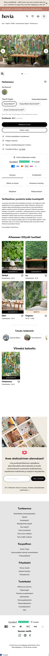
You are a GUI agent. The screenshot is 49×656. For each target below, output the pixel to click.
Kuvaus (12, 175)
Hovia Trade (24, 549)
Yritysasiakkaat (24, 556)
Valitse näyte (24, 130)
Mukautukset (36, 191)
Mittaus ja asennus (24, 587)
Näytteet (12, 191)
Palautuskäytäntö (24, 603)
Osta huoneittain (24, 530)
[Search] (27, 16)
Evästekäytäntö (24, 607)
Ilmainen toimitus (36, 183)
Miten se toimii (12, 183)
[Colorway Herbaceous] (4, 92)
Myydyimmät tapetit (24, 523)
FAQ (24, 610)
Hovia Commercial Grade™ (14, 110)
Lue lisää (22, 149)
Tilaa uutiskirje (38, 479)
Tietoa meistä (24, 568)
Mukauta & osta (24, 124)
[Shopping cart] (38, 16)
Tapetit (8, 23)
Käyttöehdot (24, 597)
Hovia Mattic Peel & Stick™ (29, 104)
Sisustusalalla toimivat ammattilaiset (24, 552)
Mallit (13, 23)
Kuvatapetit (24, 520)
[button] (32, 16)
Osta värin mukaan (24, 533)
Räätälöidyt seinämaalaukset (24, 514)
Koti (3, 23)
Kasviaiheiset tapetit (22, 23)
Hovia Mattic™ (9, 104)
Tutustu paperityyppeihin (39, 99)
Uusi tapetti (24, 527)
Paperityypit (24, 590)
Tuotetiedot (36, 175)
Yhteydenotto (24, 574)
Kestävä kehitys (24, 571)
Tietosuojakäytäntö (24, 600)
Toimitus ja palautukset (24, 593)
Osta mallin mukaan (24, 537)
